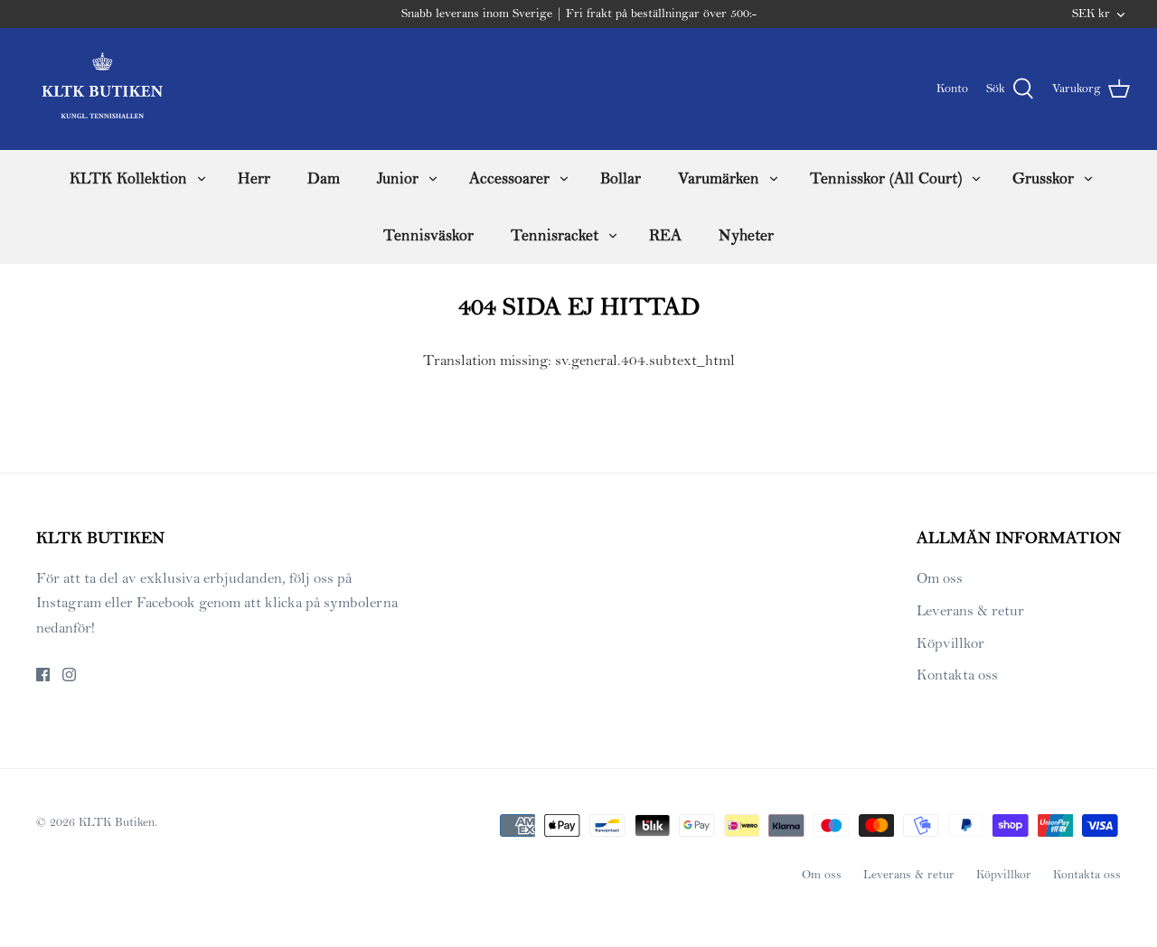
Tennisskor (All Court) (886, 178)
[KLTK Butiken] (101, 88)
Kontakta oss (957, 675)
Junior (398, 178)
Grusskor (1043, 178)
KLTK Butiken (117, 822)
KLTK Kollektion (128, 178)
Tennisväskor (428, 235)
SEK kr (1091, 13)
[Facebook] (43, 674)
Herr (254, 178)
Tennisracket (554, 235)
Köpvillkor (950, 643)
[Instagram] (69, 674)
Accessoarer (509, 178)
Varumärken (718, 178)
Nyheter (746, 235)
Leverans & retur (970, 611)
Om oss (940, 578)
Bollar (620, 178)
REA (665, 235)
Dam (323, 178)
